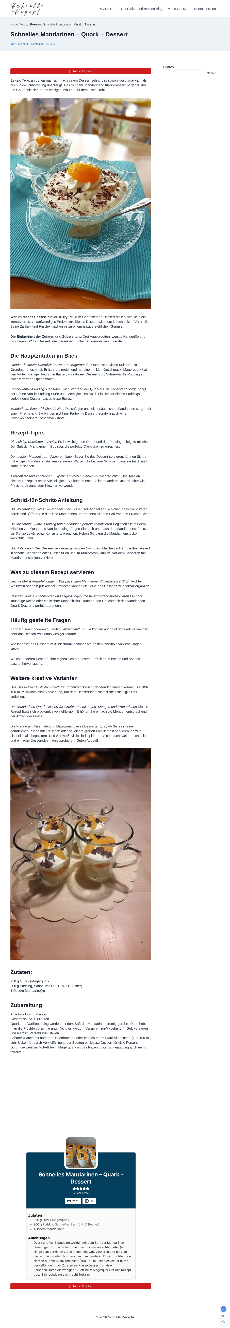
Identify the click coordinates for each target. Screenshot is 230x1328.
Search (168, 67)
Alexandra (22, 43)
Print (75, 1201)
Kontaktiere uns (206, 9)
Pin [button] (91, 1201)
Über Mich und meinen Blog (141, 9)
